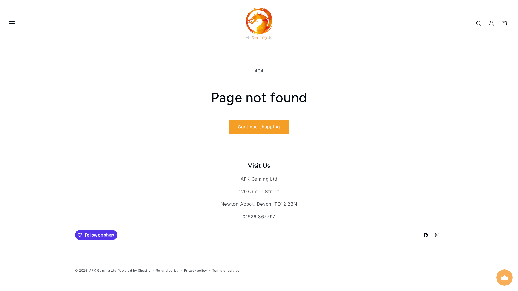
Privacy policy (195, 270)
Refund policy (167, 270)
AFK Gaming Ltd (102, 270)
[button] (12, 23)
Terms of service (226, 270)
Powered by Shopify (134, 270)
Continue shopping (259, 126)
